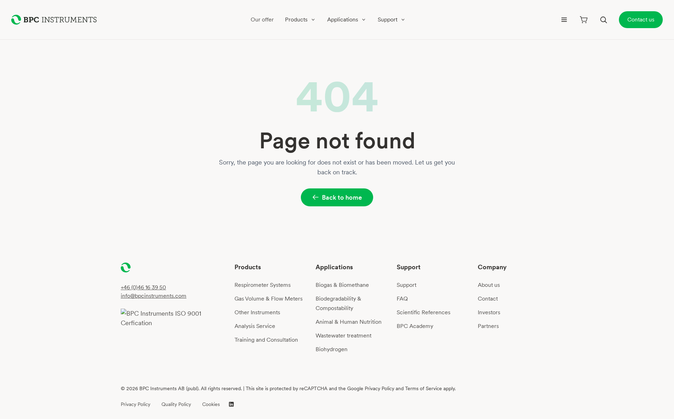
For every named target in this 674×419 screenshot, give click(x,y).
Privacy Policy (135, 404)
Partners (488, 326)
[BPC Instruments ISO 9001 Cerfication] (175, 318)
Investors (489, 312)
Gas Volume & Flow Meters (268, 298)
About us (489, 285)
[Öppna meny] (564, 19)
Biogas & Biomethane (342, 285)
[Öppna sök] (603, 19)
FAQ (402, 298)
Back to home (342, 197)
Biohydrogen (332, 349)
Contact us (640, 19)
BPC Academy (415, 326)
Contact (488, 298)
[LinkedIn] (231, 404)
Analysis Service (254, 326)
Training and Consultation (266, 339)
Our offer (262, 19)
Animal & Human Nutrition (349, 321)
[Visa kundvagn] (584, 19)
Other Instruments (257, 312)
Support (406, 285)
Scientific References (423, 312)
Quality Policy (176, 404)
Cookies (211, 404)
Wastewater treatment (343, 335)
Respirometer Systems (262, 285)
